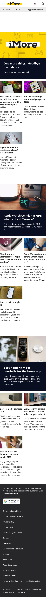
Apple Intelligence (35, 10)
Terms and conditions (12, 511)
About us (6, 554)
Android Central (9, 570)
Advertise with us (10, 565)
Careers (6, 538)
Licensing (7, 543)
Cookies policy (8, 527)
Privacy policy (8, 522)
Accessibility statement (12, 532)
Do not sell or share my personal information (21, 581)
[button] (43, 3)
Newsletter (7, 559)
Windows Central (10, 576)
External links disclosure (13, 549)
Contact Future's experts (13, 516)
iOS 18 (18, 10)
